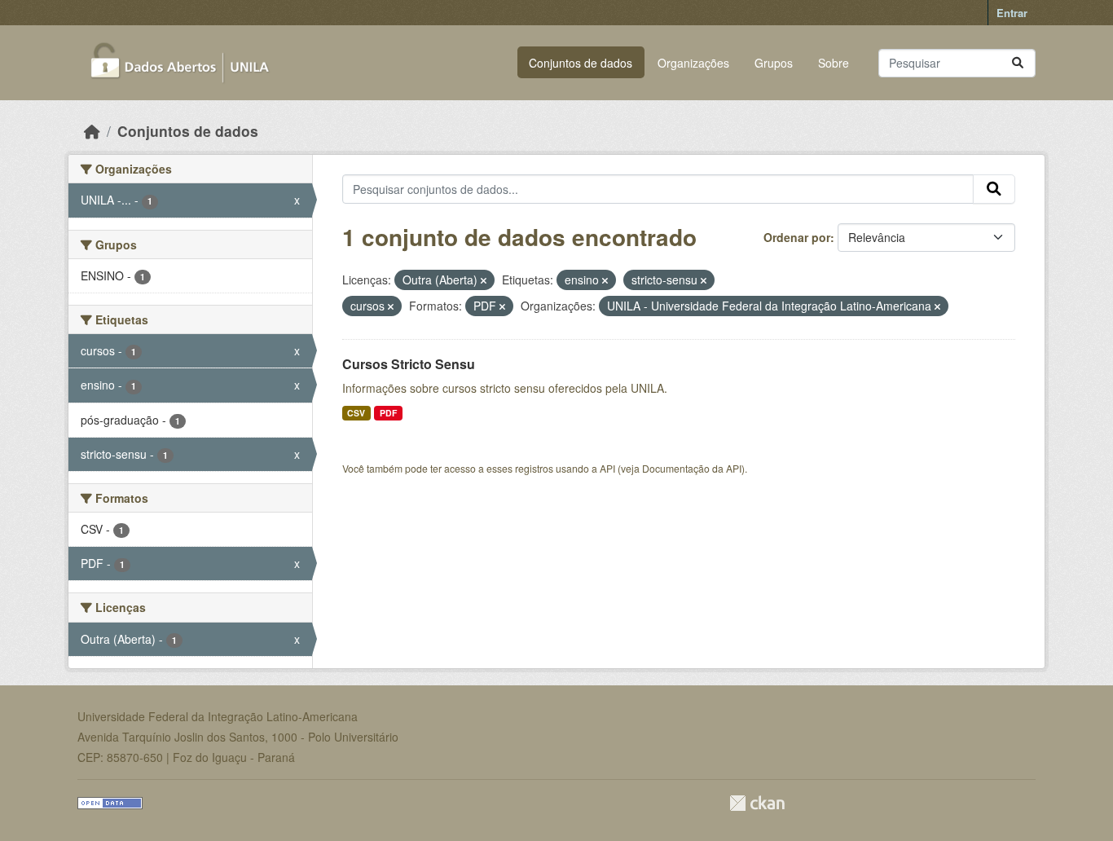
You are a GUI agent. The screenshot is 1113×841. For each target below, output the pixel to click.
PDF (388, 413)
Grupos (773, 63)
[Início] (92, 131)
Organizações (693, 63)
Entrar (1011, 12)
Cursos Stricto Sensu (408, 363)
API (607, 468)
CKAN (757, 803)
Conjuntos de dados (580, 63)
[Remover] (483, 280)
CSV (356, 413)
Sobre (833, 63)
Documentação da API (691, 468)
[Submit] (1017, 63)
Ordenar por (796, 237)
